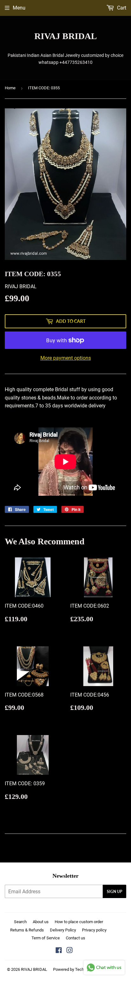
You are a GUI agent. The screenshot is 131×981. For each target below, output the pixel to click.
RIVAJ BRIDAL (65, 36)
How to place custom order (79, 921)
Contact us (75, 938)
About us (41, 921)
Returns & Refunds (27, 930)
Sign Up (114, 891)
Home (10, 87)
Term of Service (45, 938)
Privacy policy (94, 930)
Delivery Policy (63, 930)
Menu (19, 8)
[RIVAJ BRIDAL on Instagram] (69, 951)
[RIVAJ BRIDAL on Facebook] (58, 951)
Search (20, 921)
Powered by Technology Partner (81, 969)
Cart (121, 8)
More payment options (65, 358)
